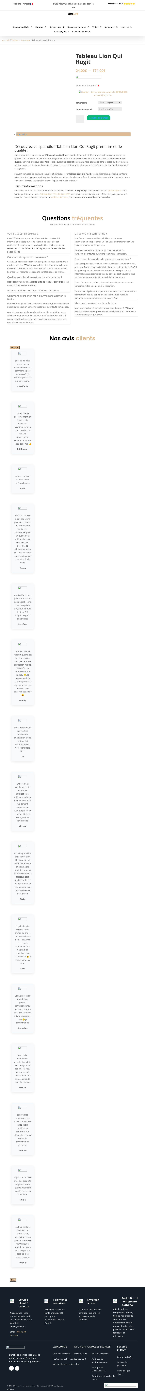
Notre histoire (80, 1353)
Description (21, 134)
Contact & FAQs (81, 31)
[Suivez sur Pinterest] (19, 16)
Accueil (5, 40)
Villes (95, 27)
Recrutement (79, 1359)
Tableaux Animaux (20, 40)
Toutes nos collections (63, 1359)
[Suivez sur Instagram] (14, 16)
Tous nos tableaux (62, 1353)
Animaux (110, 27)
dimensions (81, 102)
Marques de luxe (76, 27)
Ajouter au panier (98, 117)
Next (13, 1280)
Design (39, 27)
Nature (125, 27)
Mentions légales (99, 1353)
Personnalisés (21, 27)
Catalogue (60, 31)
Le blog (77, 1364)
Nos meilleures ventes (63, 1364)
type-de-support (84, 109)
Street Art (55, 27)
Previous (15, 347)
